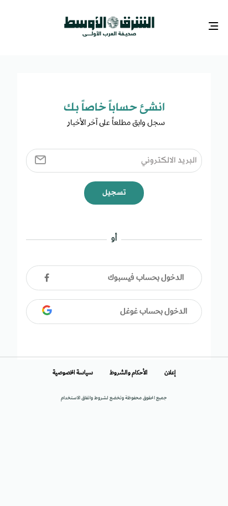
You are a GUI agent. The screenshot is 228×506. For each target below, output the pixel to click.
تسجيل (114, 189)
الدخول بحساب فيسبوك (146, 274)
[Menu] (215, 25)
